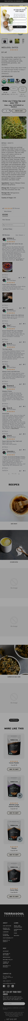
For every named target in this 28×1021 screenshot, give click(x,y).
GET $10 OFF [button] (19, 27)
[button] (26, 8)
